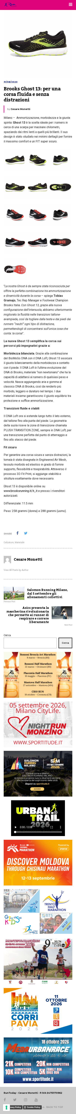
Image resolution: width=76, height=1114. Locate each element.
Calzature (9, 542)
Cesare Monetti (20, 109)
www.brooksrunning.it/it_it (20, 491)
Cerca (7, 635)
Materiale (19, 542)
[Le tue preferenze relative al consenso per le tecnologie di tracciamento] (6, 1107)
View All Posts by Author (16, 570)
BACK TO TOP (54, 1107)
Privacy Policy (14, 1107)
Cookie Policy (33, 1107)
